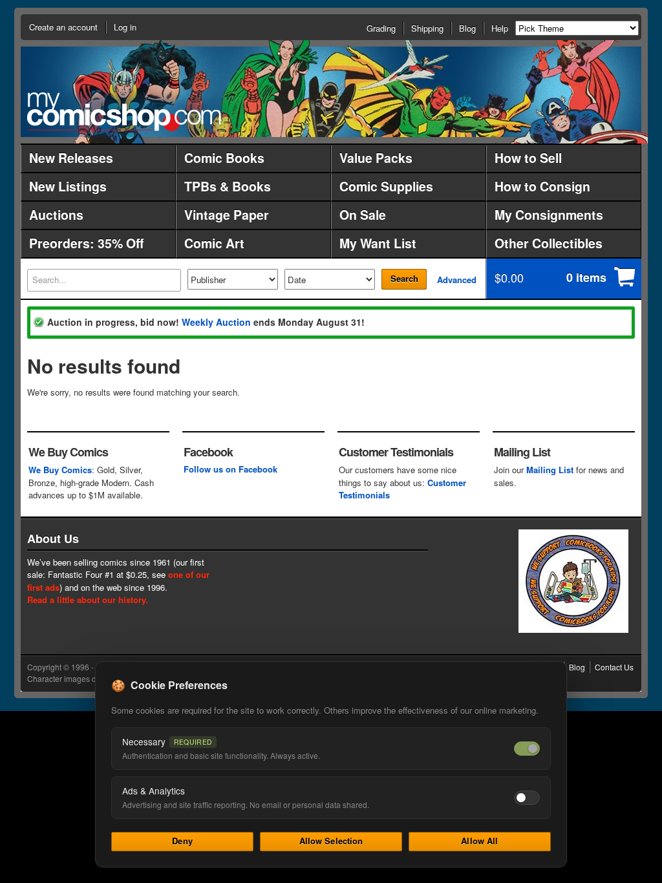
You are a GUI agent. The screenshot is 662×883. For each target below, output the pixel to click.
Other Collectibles (549, 243)
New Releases (71, 158)
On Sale (362, 215)
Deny (182, 841)
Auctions (56, 215)
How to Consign (542, 186)
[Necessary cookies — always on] (527, 748)
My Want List (377, 243)
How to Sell (528, 158)
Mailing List (549, 469)
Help (499, 28)
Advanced (456, 279)
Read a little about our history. (87, 599)
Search (404, 278)
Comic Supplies (386, 186)
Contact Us (614, 666)
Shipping (427, 28)
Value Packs (375, 158)
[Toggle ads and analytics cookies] (527, 798)
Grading (381, 28)
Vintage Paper (226, 215)
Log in (125, 27)
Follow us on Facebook (230, 469)
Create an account (63, 27)
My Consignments (549, 215)
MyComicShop (124, 111)
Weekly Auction (216, 321)
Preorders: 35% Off (86, 243)
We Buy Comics (60, 469)
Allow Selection (331, 841)
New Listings (68, 186)
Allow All (479, 841)
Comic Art (214, 243)
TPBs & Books (227, 186)
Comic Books (224, 158)
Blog (467, 28)
